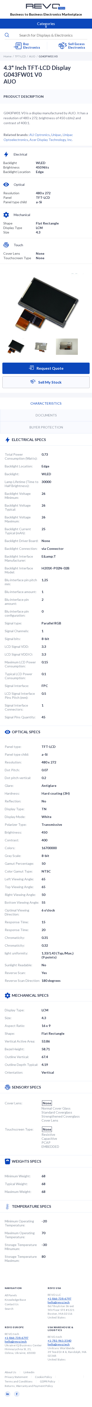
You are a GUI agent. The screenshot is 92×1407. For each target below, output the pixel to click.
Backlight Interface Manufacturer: (19, 558)
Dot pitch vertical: (18, 778)
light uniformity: (16, 953)
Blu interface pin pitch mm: (21, 582)
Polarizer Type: (16, 824)
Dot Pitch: (12, 770)
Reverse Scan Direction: (22, 981)
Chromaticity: (15, 938)
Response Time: (17, 922)
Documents (46, 415)
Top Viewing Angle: (19, 887)
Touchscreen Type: (19, 1129)
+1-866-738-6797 (59, 1298)
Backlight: (12, 474)
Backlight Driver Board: (21, 541)
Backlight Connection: (21, 549)
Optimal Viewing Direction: (17, 912)
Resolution (11, 193)
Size (6, 232)
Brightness (11, 167)
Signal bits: (13, 639)
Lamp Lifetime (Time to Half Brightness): (21, 484)
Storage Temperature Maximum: (21, 1258)
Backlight (10, 163)
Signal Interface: (17, 686)
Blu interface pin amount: (17, 602)
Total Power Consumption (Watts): (21, 456)
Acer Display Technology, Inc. (51, 140)
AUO (32, 56)
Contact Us (12, 1304)
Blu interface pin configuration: (17, 613)
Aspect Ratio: (15, 1026)
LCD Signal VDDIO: (19, 654)
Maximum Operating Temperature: (20, 1235)
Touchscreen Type (17, 258)
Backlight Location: (19, 466)
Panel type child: (17, 754)
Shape (8, 223)
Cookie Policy (43, 1377)
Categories (46, 23)
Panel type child (15, 202)
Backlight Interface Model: (19, 570)
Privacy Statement (16, 1377)
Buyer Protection (46, 427)
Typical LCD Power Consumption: (18, 676)
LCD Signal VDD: (17, 646)
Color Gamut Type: (19, 871)
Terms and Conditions (19, 1381)
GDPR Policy (47, 1381)
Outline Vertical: (17, 1057)
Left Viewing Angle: (19, 879)
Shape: (10, 1033)
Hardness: (12, 793)
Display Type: (15, 809)
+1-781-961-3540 (59, 1340)
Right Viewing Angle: (20, 895)
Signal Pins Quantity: (20, 717)
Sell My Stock (50, 382)
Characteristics (46, 403)
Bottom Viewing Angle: (22, 902)
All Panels (11, 1295)
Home (8, 56)
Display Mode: (15, 817)
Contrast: (12, 840)
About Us (10, 1372)
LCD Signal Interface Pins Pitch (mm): (20, 695)
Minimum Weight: (18, 1176)
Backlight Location (16, 172)
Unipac (56, 135)
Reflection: (13, 801)
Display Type (12, 228)
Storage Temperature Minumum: (21, 1247)
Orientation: (14, 1072)
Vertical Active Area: (20, 1041)
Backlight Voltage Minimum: (18, 496)
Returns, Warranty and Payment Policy (29, 1386)
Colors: (10, 848)
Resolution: (13, 762)
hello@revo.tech (59, 1302)
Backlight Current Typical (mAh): (18, 531)
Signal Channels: (17, 631)
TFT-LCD (20, 56)
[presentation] (46, 35)
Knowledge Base (15, 1299)
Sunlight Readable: (18, 965)
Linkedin (29, 1372)
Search (9, 1308)
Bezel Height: (15, 1049)
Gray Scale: (13, 856)
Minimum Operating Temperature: (19, 1223)
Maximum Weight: (18, 1192)
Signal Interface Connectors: (16, 707)
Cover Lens (11, 253)
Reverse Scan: (15, 973)
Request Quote (49, 368)
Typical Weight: (16, 1184)
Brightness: (13, 832)
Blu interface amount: (21, 592)
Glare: (9, 786)
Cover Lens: (13, 1103)
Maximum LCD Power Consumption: (20, 664)
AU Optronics (39, 135)
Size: (8, 1018)
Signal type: (13, 623)
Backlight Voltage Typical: (18, 507)
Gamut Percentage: (19, 863)
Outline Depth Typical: (21, 1065)
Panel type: (13, 747)
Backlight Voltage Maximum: (18, 519)
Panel (7, 197)
